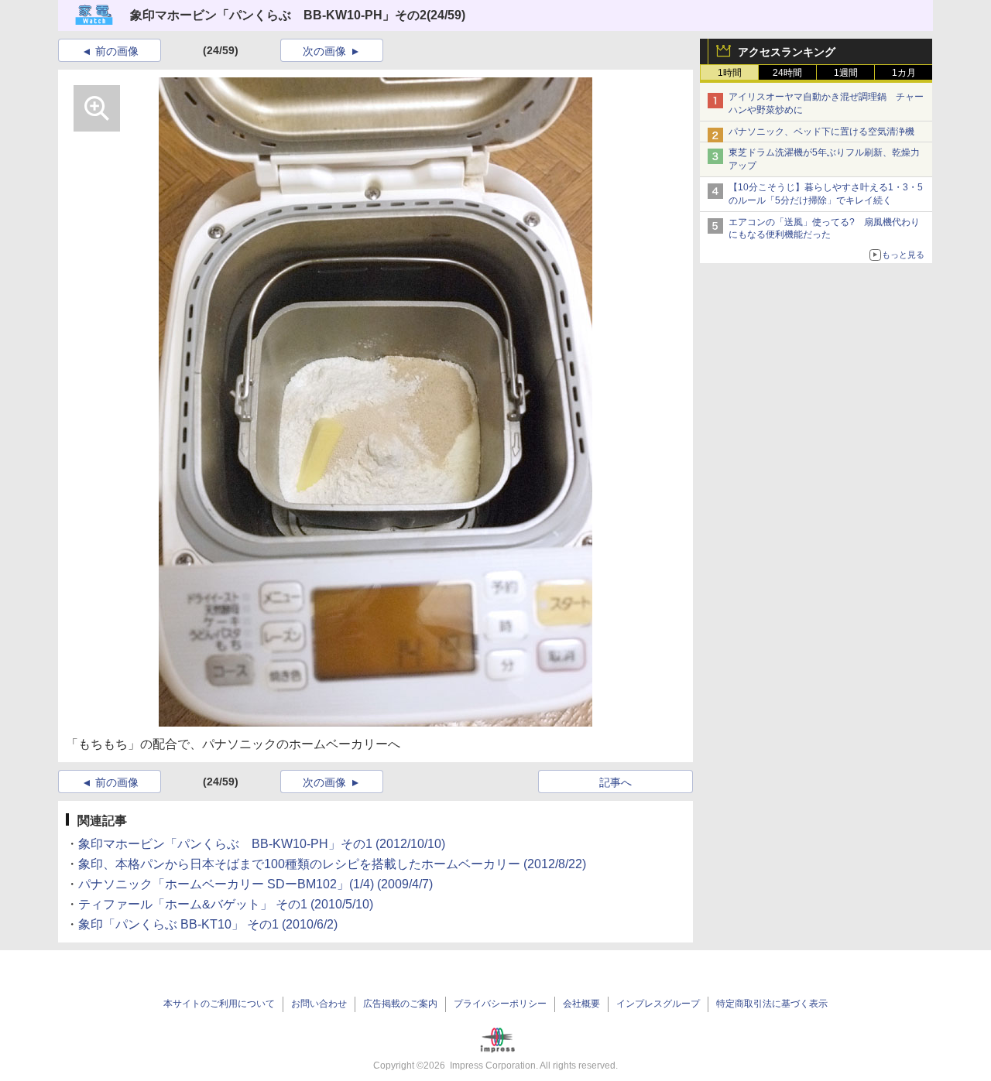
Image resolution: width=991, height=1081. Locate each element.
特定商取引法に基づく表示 (772, 1003)
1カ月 (904, 72)
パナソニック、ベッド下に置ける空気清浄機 (821, 131)
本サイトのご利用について (219, 1003)
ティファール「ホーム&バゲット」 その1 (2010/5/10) (225, 904)
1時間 (730, 72)
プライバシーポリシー (500, 1003)
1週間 (846, 72)
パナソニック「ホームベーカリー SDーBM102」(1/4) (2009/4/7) (255, 884)
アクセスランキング (786, 52)
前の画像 (117, 51)
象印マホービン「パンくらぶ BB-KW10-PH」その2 (278, 15)
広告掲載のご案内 (400, 1003)
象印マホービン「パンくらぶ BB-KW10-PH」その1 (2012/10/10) (261, 843)
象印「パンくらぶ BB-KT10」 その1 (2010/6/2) (208, 924)
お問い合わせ (319, 1003)
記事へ (615, 782)
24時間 (787, 72)
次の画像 (324, 51)
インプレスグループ (658, 1003)
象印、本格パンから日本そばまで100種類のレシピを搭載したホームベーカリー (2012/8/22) (332, 864)
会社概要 (581, 1003)
